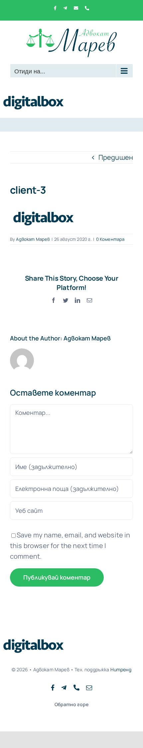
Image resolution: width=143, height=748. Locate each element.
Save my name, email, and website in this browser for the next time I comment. (70, 545)
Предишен (115, 157)
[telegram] (64, 688)
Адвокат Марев (33, 239)
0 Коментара (110, 239)
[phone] (76, 688)
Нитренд (120, 669)
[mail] (89, 688)
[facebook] (53, 688)
